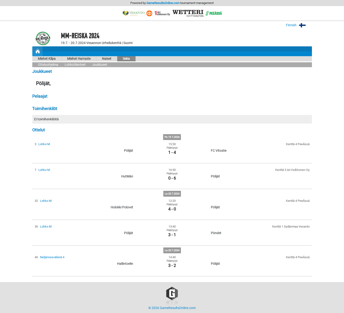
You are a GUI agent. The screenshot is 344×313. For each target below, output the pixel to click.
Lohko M (44, 144)
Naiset (106, 59)
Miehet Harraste (79, 59)
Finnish (291, 25)
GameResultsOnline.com (162, 3)
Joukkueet (99, 65)
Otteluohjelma (48, 65)
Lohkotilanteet (75, 65)
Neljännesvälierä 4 (52, 257)
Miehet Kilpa (47, 59)
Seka (126, 59)
